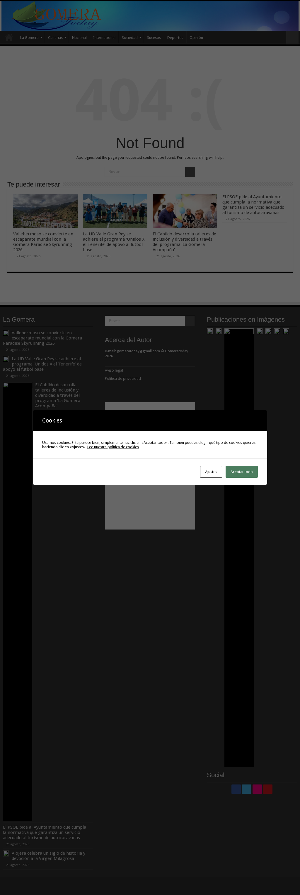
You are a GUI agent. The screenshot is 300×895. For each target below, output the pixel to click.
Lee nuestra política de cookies (113, 447)
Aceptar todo (242, 472)
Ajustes (211, 472)
